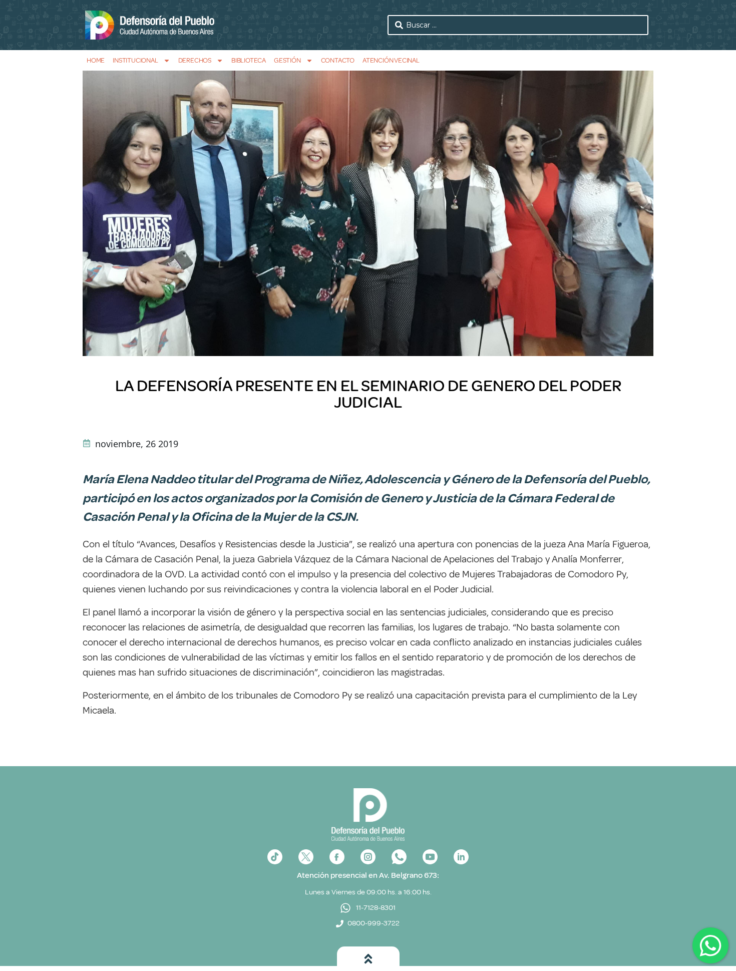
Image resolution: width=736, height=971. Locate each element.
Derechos (194, 60)
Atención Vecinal (391, 60)
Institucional (135, 60)
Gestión (287, 60)
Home (96, 60)
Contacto (337, 60)
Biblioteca (248, 60)
